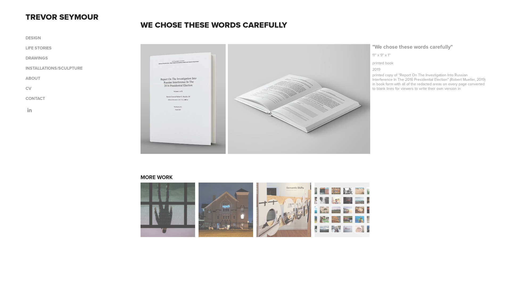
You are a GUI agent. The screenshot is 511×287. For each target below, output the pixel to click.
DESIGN (33, 38)
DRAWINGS (37, 58)
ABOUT (33, 78)
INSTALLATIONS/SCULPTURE (54, 68)
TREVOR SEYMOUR (62, 17)
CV (28, 88)
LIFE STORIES (39, 48)
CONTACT (35, 98)
